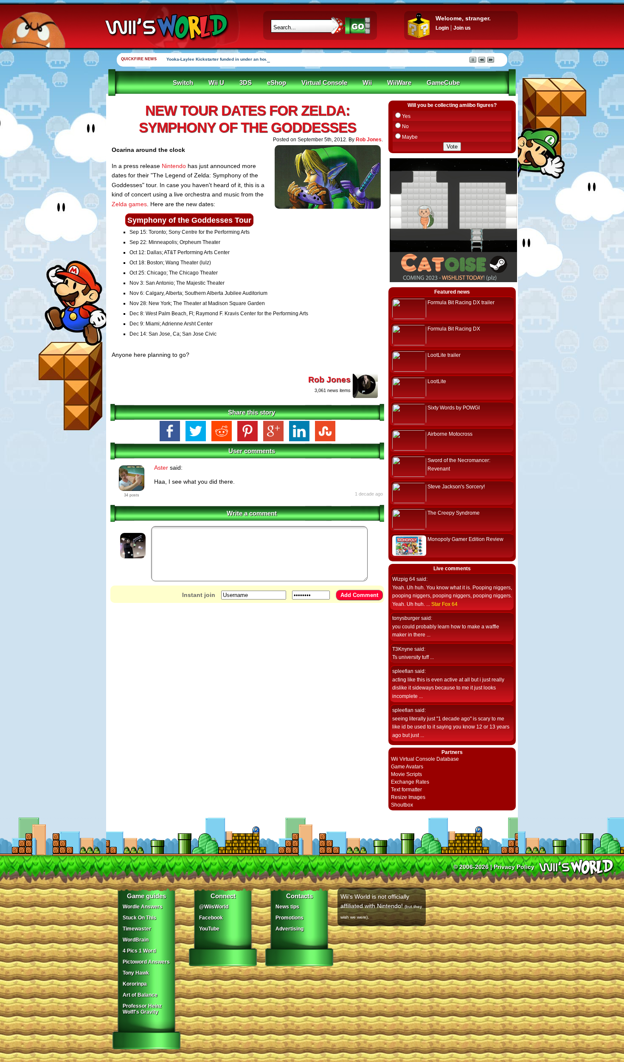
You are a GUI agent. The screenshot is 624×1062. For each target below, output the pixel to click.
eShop (276, 82)
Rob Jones (369, 140)
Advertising (289, 929)
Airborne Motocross (449, 434)
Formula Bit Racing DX (453, 329)
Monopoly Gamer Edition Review (465, 539)
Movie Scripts (406, 774)
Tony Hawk (136, 973)
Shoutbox (402, 805)
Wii (367, 82)
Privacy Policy (514, 866)
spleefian (402, 671)
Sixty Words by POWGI (453, 408)
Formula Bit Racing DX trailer (461, 302)
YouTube (209, 929)
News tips (287, 907)
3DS (245, 82)
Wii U (216, 82)
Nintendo (174, 166)
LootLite (436, 381)
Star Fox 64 (444, 604)
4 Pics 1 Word (139, 951)
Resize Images (408, 797)
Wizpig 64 (403, 579)
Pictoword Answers (146, 962)
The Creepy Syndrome (453, 513)
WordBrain (136, 940)
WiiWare (399, 82)
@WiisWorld (213, 907)
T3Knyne (402, 649)
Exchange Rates (410, 782)
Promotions (289, 918)
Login (442, 28)
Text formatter (406, 790)
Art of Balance (140, 995)
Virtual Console (324, 82)
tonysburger (406, 618)
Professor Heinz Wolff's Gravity (142, 1009)
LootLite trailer (444, 355)
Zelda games (129, 204)
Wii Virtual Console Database (425, 759)
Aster (161, 467)
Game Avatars (407, 767)
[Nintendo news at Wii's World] (165, 27)
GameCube (443, 82)
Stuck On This (139, 918)
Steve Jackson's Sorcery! (456, 487)
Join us (462, 28)
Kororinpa (135, 984)
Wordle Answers (143, 907)
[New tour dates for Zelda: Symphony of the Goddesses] (327, 210)
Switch (183, 82)
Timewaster (137, 929)
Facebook (211, 918)
